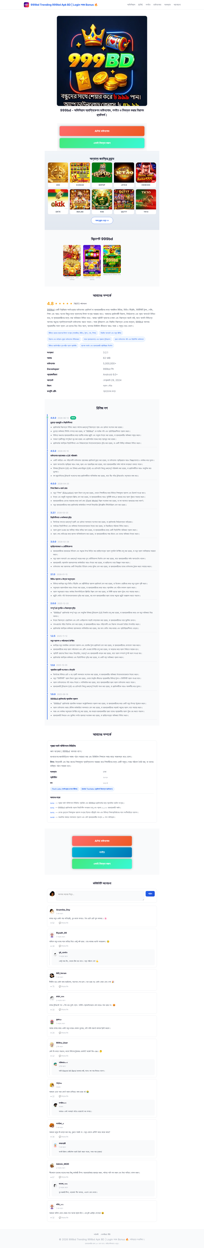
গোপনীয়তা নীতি (105, 1234)
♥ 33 (52, 1010)
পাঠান (150, 893)
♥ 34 (52, 1137)
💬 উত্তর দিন (63, 923)
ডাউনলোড (157, 4)
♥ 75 (52, 986)
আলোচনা (177, 4)
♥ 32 (52, 1218)
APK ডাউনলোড (102, 131)
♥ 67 (52, 1177)
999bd (51, 309)
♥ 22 (52, 1096)
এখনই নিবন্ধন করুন (102, 142)
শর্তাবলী (96, 1234)
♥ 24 (52, 1033)
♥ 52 (52, 923)
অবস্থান (167, 4)
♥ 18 (52, 946)
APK (140, 4)
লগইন (148, 4)
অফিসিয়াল (131, 4)
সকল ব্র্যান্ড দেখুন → (102, 220)
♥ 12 (52, 1056)
